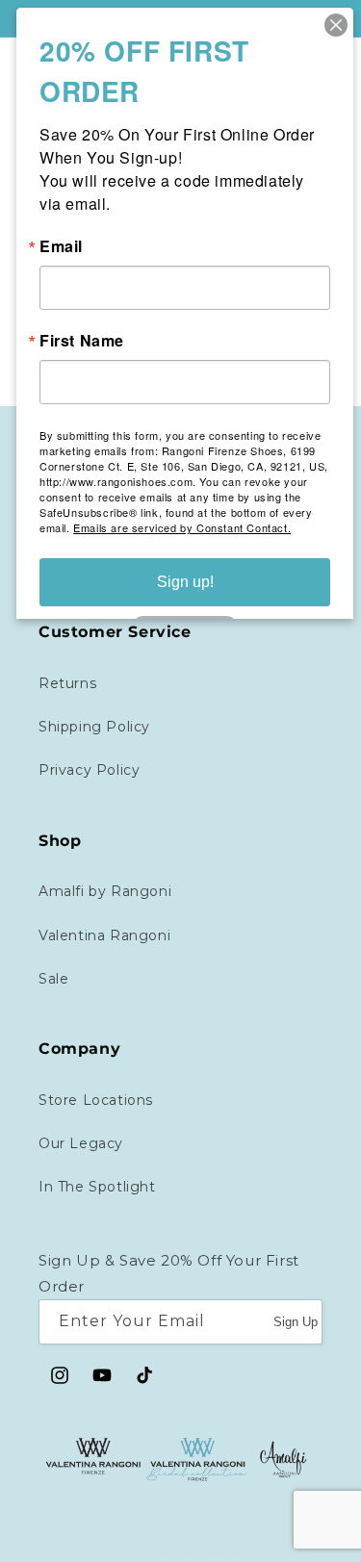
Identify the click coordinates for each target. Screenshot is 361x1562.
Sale (53, 978)
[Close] (336, 25)
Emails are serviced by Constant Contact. (182, 527)
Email (61, 246)
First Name (81, 340)
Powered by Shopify (252, 1554)
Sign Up (295, 1322)
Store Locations (96, 1100)
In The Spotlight (97, 1186)
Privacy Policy (89, 770)
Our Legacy (81, 1143)
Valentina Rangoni (104, 935)
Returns (67, 683)
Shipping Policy (94, 726)
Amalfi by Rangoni (105, 891)
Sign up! (185, 582)
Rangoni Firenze (144, 1554)
